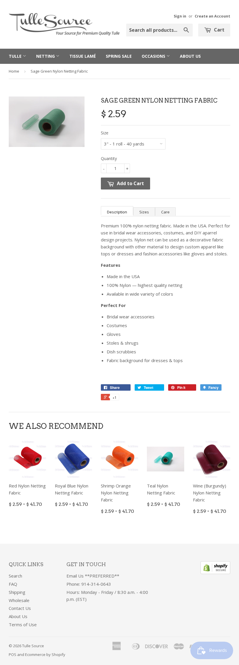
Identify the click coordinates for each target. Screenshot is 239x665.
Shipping (17, 592)
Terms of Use (23, 624)
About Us (190, 56)
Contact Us (20, 608)
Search (15, 576)
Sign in (180, 16)
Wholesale (19, 600)
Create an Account (212, 16)
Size (104, 133)
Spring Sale (119, 56)
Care (165, 212)
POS (12, 654)
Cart (218, 30)
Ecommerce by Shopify (45, 654)
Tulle (16, 56)
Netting (46, 56)
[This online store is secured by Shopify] (215, 572)
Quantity (109, 158)
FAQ (13, 584)
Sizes (144, 212)
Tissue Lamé (82, 56)
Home (14, 71)
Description (117, 212)
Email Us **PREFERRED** (92, 576)
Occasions (154, 56)
